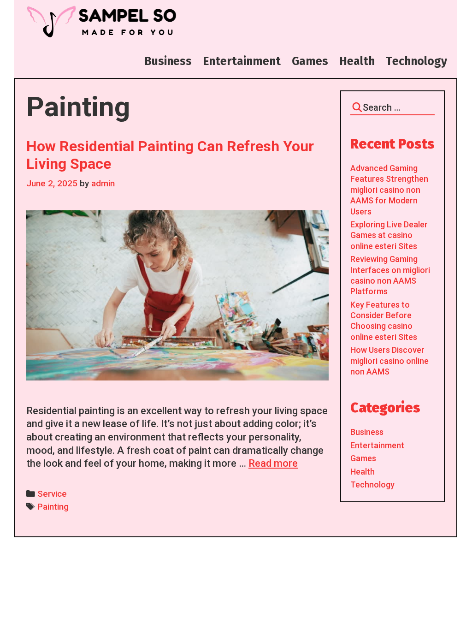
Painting (53, 507)
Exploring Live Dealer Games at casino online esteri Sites (389, 235)
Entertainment (377, 445)
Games (363, 458)
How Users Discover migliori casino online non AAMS (389, 360)
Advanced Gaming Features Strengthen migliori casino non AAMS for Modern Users (389, 189)
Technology (372, 484)
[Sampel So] (100, 21)
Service (52, 494)
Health (362, 471)
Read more (273, 463)
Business (367, 432)
